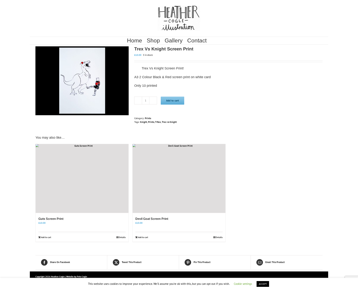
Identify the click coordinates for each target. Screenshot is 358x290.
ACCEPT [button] (263, 284)
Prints (148, 118)
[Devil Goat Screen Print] (179, 178)
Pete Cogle (82, 276)
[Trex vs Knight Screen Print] (82, 80)
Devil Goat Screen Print (151, 218)
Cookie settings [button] (243, 284)
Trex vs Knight (169, 122)
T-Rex (158, 122)
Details (122, 237)
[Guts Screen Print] (82, 178)
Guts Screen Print (50, 218)
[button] (223, 40)
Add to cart (172, 100)
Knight (143, 122)
